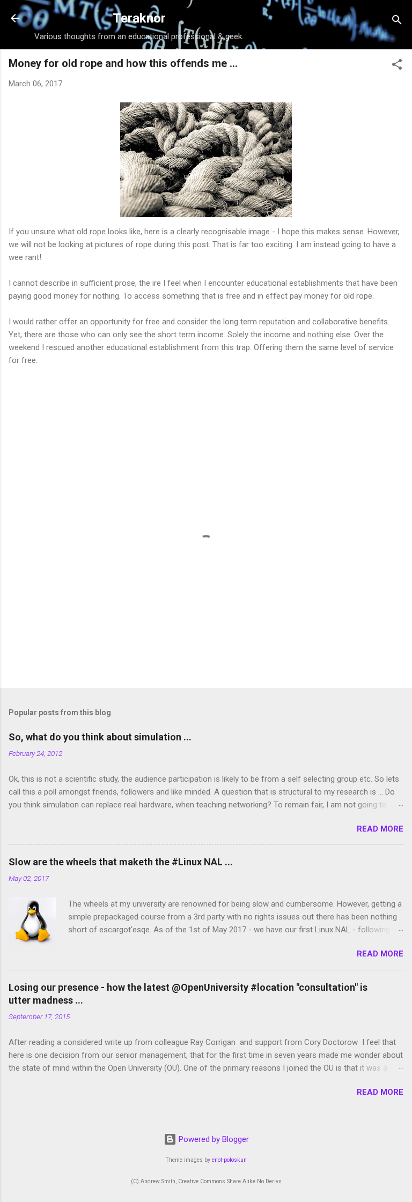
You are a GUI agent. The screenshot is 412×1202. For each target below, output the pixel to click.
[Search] (397, 21)
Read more (380, 829)
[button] (397, 66)
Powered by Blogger (212, 1139)
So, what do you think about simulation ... (100, 737)
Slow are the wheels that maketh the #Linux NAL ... (121, 861)
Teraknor (139, 18)
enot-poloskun (229, 1159)
